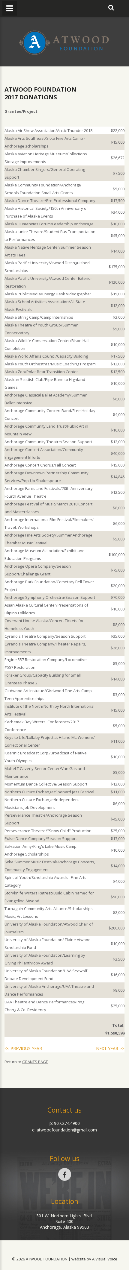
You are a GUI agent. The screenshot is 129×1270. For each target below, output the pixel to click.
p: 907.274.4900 (65, 1123)
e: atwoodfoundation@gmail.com (64, 1130)
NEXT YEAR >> (110, 1048)
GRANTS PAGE (35, 1061)
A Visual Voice (104, 1259)
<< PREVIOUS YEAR (23, 1048)
